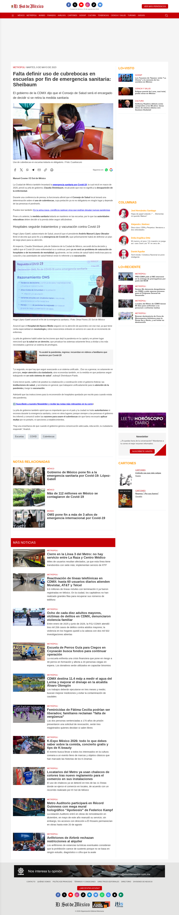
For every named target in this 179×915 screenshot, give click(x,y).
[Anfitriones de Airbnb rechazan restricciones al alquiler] (29, 845)
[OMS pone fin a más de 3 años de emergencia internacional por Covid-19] (29, 519)
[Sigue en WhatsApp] (106, 170)
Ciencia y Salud (118, 15)
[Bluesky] (100, 4)
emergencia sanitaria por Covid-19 (70, 185)
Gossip (82, 15)
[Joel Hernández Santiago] (123, 213)
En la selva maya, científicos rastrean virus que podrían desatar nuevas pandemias (71, 210)
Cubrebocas (48, 436)
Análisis (62, 15)
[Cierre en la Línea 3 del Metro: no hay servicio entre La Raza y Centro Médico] (29, 559)
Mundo (42, 15)
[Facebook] (68, 4)
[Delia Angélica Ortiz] (123, 240)
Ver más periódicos (155, 6)
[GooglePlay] (121, 894)
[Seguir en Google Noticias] (111, 170)
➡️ (14, 404)
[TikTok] (93, 4)
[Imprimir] (52, 170)
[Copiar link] (45, 170)
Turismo (132, 15)
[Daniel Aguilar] (123, 254)
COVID (33, 436)
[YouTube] (81, 4)
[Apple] (114, 894)
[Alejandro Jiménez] (123, 227)
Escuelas (19, 436)
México (21, 15)
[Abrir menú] (13, 15)
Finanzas (51, 15)
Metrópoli (32, 15)
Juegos (141, 15)
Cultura (92, 15)
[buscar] (166, 15)
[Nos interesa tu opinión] (89, 871)
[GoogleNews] (108, 894)
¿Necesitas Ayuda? (89, 888)
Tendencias (103, 15)
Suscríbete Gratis (142, 451)
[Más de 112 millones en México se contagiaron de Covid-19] (29, 497)
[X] (75, 4)
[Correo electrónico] (39, 170)
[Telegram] (33, 170)
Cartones (72, 15)
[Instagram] (87, 4)
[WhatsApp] (27, 170)
